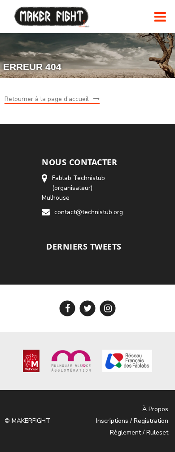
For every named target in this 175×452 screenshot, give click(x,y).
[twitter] (88, 308)
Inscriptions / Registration (132, 421)
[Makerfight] (52, 16)
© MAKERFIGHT (27, 421)
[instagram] (108, 308)
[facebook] (67, 308)
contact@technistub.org (88, 212)
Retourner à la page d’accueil (46, 99)
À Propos (155, 409)
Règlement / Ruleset (139, 432)
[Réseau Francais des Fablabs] (127, 360)
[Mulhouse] (31, 360)
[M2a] (71, 360)
